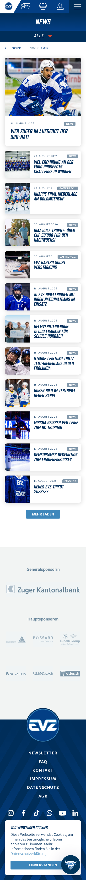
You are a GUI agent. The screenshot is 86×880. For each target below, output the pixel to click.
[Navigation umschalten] (77, 6)
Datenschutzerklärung (28, 854)
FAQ (43, 761)
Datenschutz (43, 787)
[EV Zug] (43, 725)
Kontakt (42, 770)
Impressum (43, 778)
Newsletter (43, 753)
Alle (39, 36)
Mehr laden (43, 514)
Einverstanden (43, 865)
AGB (43, 796)
